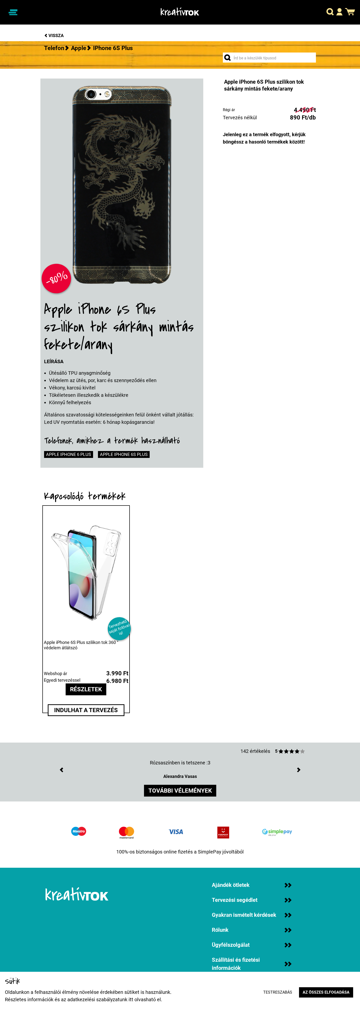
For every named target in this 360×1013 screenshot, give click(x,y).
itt (131, 999)
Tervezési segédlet (234, 900)
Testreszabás (277, 992)
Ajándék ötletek (231, 885)
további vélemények (180, 790)
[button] (330, 12)
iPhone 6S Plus (113, 48)
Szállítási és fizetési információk (236, 964)
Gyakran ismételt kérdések (244, 915)
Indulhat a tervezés (86, 710)
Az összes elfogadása (326, 992)
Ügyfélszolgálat (231, 945)
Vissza (56, 35)
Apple (78, 48)
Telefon (54, 48)
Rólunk (220, 930)
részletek (86, 689)
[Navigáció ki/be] (13, 12)
